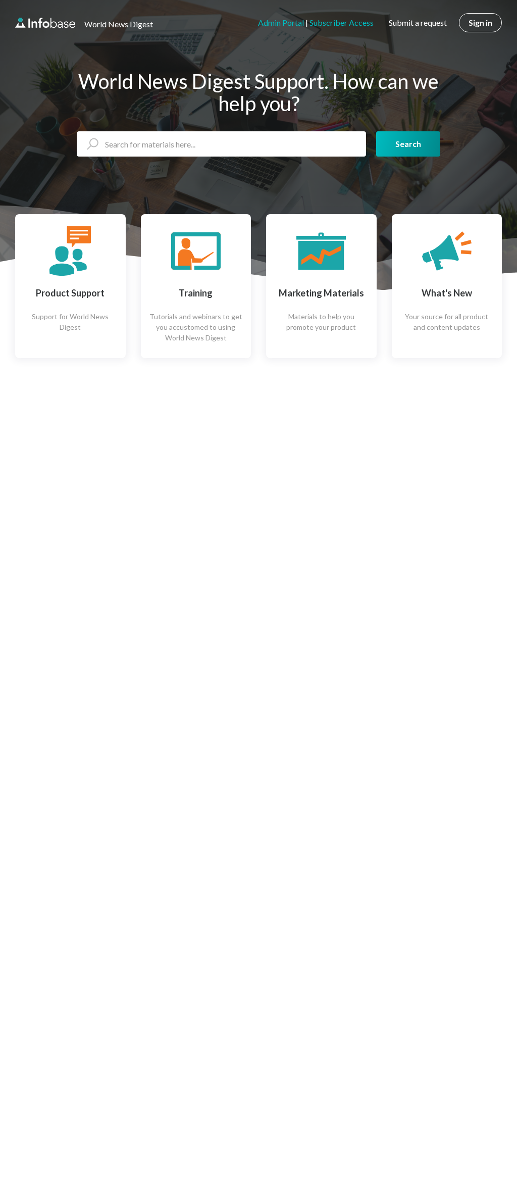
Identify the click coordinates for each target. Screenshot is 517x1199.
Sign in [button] (480, 22)
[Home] (45, 23)
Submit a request (418, 22)
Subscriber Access (341, 22)
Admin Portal (281, 22)
